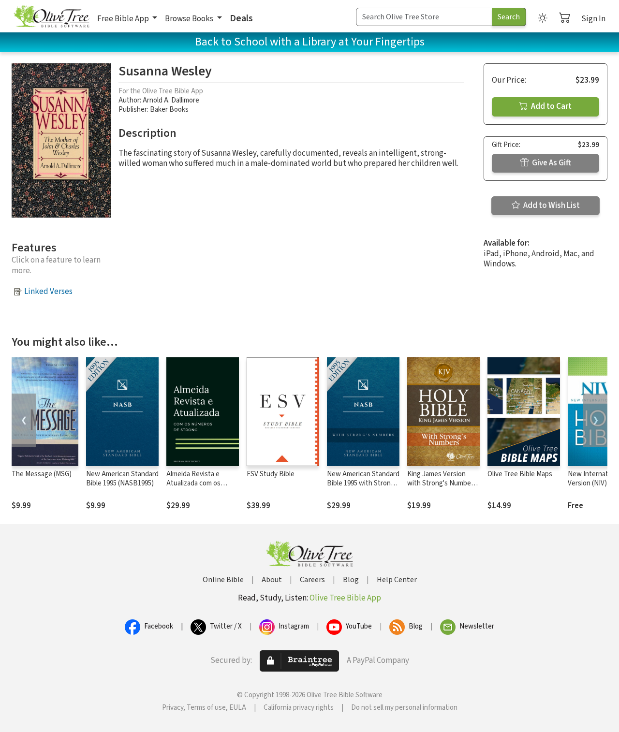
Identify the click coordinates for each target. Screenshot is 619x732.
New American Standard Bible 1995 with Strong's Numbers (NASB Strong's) (363, 488)
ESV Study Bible (271, 474)
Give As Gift (551, 163)
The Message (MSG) (42, 474)
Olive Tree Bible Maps (519, 474)
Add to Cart (551, 106)
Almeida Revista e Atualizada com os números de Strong (195, 483)
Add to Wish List (551, 205)
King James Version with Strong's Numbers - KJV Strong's (442, 483)
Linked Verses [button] (48, 291)
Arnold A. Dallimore (171, 100)
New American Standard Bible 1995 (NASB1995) (122, 478)
